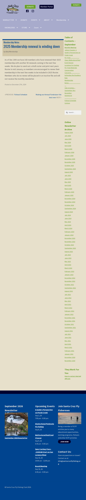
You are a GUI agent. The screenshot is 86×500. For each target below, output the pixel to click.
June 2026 (68, 139)
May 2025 (68, 182)
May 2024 (68, 222)
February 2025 (69, 192)
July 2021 (68, 334)
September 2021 (70, 328)
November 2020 (70, 361)
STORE (24, 27)
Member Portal (46, 6)
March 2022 (68, 308)
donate (30, 6)
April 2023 (68, 265)
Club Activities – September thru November (70, 90)
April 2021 (68, 344)
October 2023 (69, 245)
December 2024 (70, 199)
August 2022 (69, 291)
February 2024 (69, 232)
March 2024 (68, 228)
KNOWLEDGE (10, 27)
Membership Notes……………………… (72, 82)
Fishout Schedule (20, 94)
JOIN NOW (64, 442)
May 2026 (68, 142)
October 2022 (69, 285)
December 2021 (70, 318)
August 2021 (69, 331)
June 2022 (68, 298)
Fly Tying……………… (72, 58)
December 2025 (70, 159)
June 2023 (68, 258)
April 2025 (68, 185)
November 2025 (70, 162)
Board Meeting (41, 466)
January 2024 (69, 235)
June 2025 (68, 179)
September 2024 (70, 208)
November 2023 (70, 242)
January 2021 (69, 354)
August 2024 (69, 212)
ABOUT (47, 20)
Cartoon (67, 103)
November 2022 (70, 281)
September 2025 (70, 169)
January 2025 (69, 195)
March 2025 (68, 189)
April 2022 (68, 304)
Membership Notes (11, 42)
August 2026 (69, 132)
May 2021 (68, 341)
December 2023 (70, 238)
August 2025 (69, 172)
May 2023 (68, 261)
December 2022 (70, 278)
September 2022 (70, 288)
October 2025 (69, 166)
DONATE (24, 20)
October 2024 (69, 205)
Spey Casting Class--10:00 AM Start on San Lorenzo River (44, 452)
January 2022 (69, 314)
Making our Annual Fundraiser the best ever (48, 96)
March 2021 (68, 347)
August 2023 (69, 252)
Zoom (36, 27)
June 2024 (68, 218)
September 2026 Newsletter (16, 438)
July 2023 (68, 255)
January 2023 (69, 275)
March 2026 (68, 149)
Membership (61, 20)
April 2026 (68, 146)
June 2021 (68, 337)
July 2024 (68, 215)
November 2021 (70, 321)
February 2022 (69, 311)
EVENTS (34, 20)
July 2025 (68, 175)
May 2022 (68, 301)
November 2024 (70, 202)
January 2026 (69, 156)
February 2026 (69, 152)
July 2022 (68, 295)
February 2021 (69, 351)
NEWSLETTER (8, 20)
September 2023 (70, 248)
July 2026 (68, 136)
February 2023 (69, 271)
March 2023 (68, 268)
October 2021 (69, 324)
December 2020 (70, 357)
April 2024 (68, 225)
